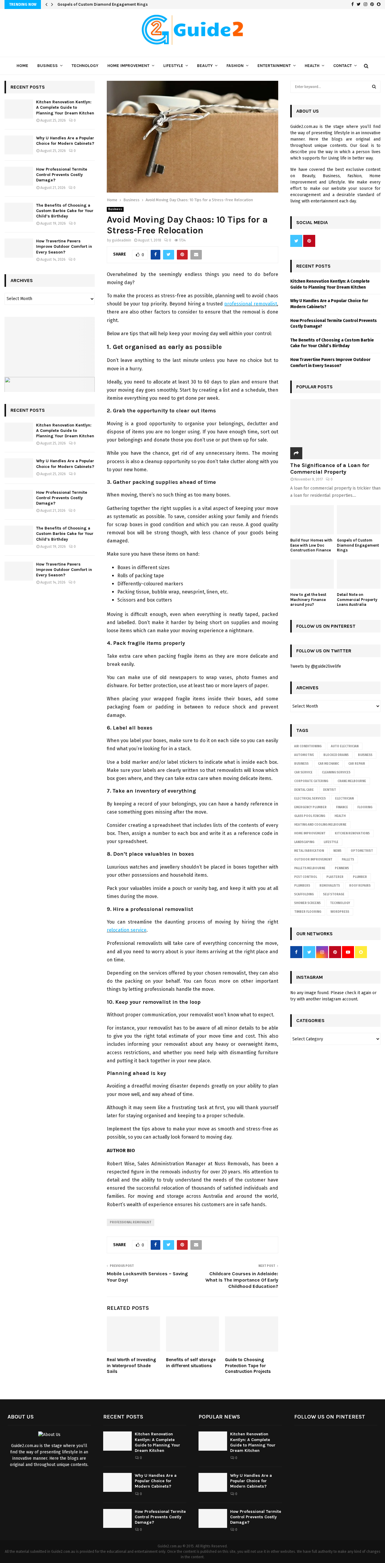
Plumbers (302, 886)
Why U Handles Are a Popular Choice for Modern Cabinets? (65, 140)
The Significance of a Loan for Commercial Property (329, 468)
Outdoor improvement (313, 859)
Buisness (365, 755)
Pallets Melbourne (309, 868)
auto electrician (345, 746)
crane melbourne (351, 781)
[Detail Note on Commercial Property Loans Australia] (358, 574)
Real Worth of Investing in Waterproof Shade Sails (131, 1365)
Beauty (205, 65)
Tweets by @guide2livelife (315, 666)
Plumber (360, 877)
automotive (304, 755)
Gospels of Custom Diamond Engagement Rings (102, 4)
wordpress (340, 912)
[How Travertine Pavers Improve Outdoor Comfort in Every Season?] (19, 247)
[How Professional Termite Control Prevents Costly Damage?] (19, 176)
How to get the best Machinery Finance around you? (308, 599)
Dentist (329, 790)
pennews (342, 868)
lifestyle (331, 842)
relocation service (126, 930)
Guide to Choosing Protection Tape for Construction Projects (248, 1365)
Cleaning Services (336, 772)
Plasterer (334, 877)
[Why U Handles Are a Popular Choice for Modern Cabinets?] (19, 144)
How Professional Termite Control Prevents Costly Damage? (61, 175)
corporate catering (311, 781)
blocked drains (336, 755)
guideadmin (121, 240)
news (337, 851)
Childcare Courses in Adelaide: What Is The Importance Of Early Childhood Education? (241, 1280)
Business (47, 65)
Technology (85, 65)
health (340, 816)
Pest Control (305, 877)
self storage (333, 894)
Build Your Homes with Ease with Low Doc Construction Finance (311, 545)
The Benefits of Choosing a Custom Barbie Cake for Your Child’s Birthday (65, 211)
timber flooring (307, 912)
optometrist (362, 851)
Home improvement (309, 833)
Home (22, 65)
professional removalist (250, 304)
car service (303, 772)
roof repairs (360, 886)
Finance (342, 807)
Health (312, 65)
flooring (364, 807)
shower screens (307, 903)
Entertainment (274, 65)
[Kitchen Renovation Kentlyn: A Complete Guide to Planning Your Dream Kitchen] (19, 108)
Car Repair (356, 764)
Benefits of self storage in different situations (191, 1362)
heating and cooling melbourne (320, 825)
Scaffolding (304, 894)
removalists (329, 886)
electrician (344, 798)
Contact (342, 65)
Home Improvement (128, 65)
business (301, 764)
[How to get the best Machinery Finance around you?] (312, 574)
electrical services (310, 798)
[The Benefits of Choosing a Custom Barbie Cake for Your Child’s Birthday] (19, 212)
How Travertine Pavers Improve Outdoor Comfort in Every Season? (64, 246)
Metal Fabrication (309, 851)
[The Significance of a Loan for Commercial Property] (335, 429)
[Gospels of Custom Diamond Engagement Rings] (358, 519)
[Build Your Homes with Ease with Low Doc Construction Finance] (312, 519)
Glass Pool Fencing (309, 816)
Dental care (304, 790)
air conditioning (308, 746)
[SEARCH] (374, 87)
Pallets (348, 859)
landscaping (304, 842)
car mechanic (328, 764)
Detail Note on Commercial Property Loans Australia (357, 599)
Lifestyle (173, 65)
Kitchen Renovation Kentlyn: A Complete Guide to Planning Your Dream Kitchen (65, 107)
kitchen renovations (352, 833)
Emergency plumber (310, 807)
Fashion (235, 65)
